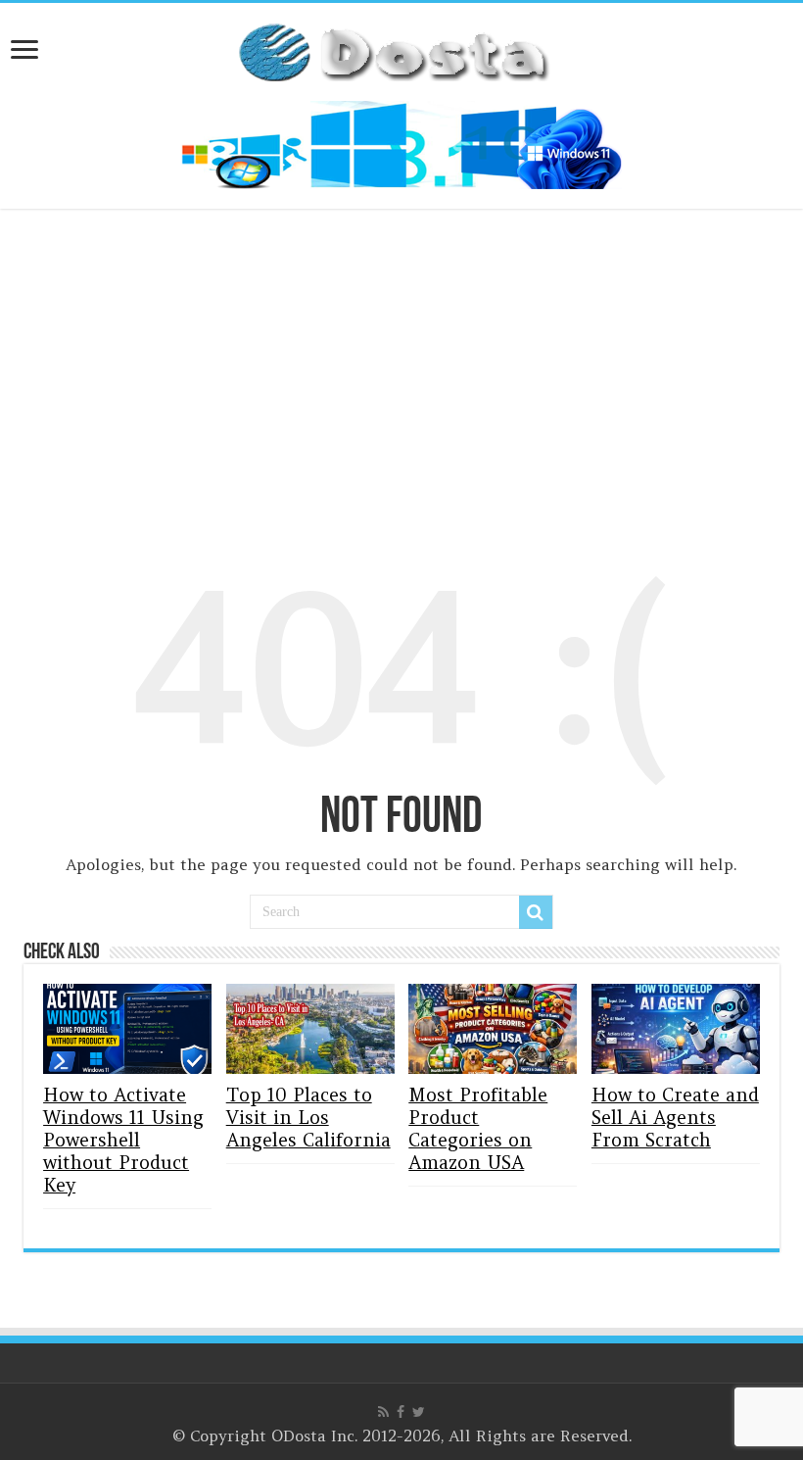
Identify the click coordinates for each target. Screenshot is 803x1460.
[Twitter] (418, 1412)
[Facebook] (400, 1412)
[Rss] (383, 1412)
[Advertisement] (401, 370)
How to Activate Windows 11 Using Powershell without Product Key (123, 1140)
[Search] (535, 912)
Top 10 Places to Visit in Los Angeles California (308, 1117)
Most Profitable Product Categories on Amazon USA (477, 1129)
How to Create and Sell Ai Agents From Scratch (675, 1117)
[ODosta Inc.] (401, 48)
